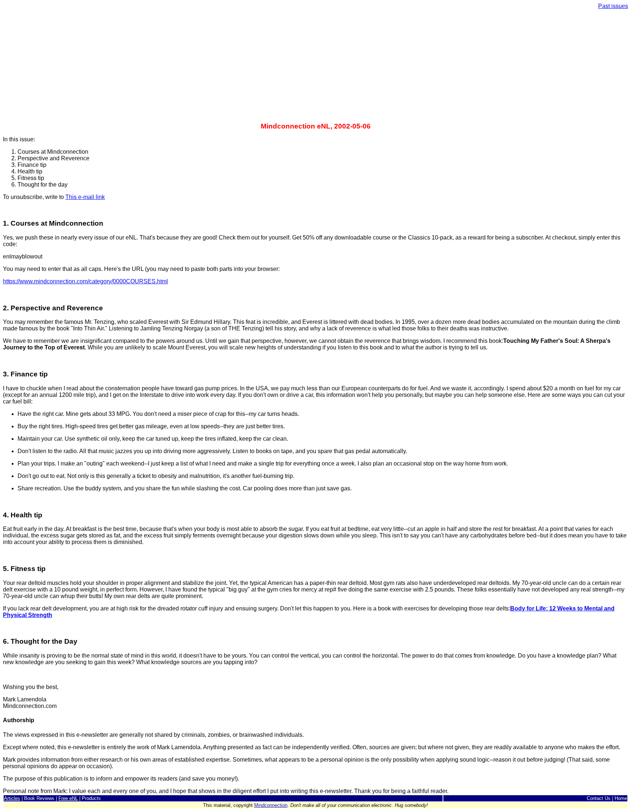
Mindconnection (270, 805)
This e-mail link (85, 197)
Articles (12, 798)
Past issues (613, 6)
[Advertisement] (315, 66)
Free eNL (68, 798)
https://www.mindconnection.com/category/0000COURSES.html (85, 281)
